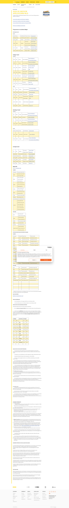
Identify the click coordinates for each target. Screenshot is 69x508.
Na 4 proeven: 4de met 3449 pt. (34, 90)
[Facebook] (49, 491)
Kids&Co (29, 491)
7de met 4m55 (32, 130)
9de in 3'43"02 (33, 41)
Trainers (30, 4)
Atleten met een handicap (23, 5)
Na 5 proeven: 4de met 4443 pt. (32, 115)
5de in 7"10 (30, 163)
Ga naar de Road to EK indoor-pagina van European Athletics (22, 22)
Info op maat (23, 496)
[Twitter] (53, 491)
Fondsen (35, 495)
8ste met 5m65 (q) (32, 92)
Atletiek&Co (15, 491)
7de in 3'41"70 (31, 101)
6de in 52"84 (31, 94)
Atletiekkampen (30, 494)
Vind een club (44, 494)
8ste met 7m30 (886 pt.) (32, 62)
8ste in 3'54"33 (33, 45)
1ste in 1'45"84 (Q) (32, 134)
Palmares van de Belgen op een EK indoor (19, 25)
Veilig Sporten (38, 4)
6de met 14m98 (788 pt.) (32, 78)
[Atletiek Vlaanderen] (13, 1)
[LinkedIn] (55, 491)
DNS (29, 69)
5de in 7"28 (30, 152)
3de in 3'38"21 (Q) (33, 43)
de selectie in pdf (18, 168)
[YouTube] (49, 493)
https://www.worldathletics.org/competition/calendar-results (30, 425)
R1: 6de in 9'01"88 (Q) (31, 117)
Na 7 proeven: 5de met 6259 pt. (34, 139)
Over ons (43, 491)
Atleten (18, 4)
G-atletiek (23, 494)
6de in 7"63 (31, 105)
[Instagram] (51, 491)
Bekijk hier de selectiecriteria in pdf (18, 295)
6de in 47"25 (31, 96)
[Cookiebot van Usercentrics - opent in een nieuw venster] (48, 247)
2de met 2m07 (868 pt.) (32, 88)
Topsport (14, 4)
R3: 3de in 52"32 (31, 71)
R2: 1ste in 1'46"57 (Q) (32, 65)
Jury (33, 4)
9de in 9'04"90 (31, 159)
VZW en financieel (36, 497)
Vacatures (43, 493)
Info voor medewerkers (37, 498)
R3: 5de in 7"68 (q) (34, 48)
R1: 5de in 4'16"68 (33, 39)
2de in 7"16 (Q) (31, 150)
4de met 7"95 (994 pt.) (31, 113)
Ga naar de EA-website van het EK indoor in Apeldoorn (21, 19)
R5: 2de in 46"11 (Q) (31, 76)
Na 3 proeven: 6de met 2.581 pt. (33, 80)
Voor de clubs (36, 491)
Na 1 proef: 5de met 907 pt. (32, 60)
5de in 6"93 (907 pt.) (31, 58)
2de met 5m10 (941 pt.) (31, 119)
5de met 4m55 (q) (34, 37)
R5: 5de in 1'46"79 (31, 67)
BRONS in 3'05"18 (31, 161)
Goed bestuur (44, 497)
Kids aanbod (29, 493)
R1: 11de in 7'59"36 (30, 122)
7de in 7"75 (30, 82)
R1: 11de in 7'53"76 (30, 124)
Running (23, 493)
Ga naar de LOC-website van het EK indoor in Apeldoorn (21, 21)
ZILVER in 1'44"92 (31, 157)
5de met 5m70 (31, 155)
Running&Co (23, 491)
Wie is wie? (43, 496)
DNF (30, 98)
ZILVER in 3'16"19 (33, 50)
